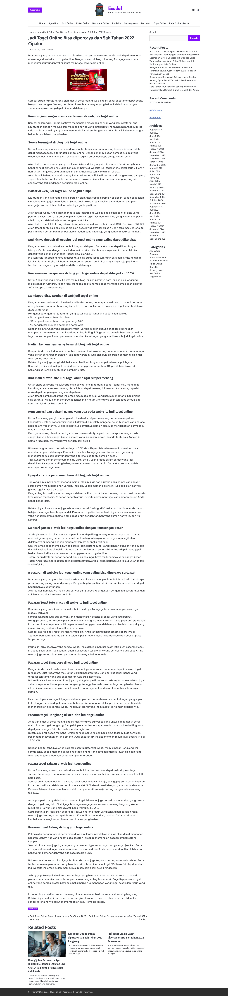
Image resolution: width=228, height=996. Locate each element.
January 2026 (156, 152)
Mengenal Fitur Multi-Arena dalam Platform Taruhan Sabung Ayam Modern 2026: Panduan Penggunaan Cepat (172, 70)
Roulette (116, 23)
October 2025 (156, 161)
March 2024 (155, 223)
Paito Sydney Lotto (179, 23)
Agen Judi (54, 23)
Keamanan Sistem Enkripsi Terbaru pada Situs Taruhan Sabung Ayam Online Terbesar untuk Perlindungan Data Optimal (172, 61)
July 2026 (154, 133)
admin (50, 49)
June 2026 (154, 136)
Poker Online (82, 23)
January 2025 (156, 190)
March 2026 (155, 146)
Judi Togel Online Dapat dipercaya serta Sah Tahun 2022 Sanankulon (126, 937)
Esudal (115, 8)
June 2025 (154, 174)
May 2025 (154, 178)
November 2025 (157, 158)
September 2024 (157, 203)
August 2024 (156, 206)
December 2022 (157, 239)
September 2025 (157, 165)
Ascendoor (67, 992)
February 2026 (156, 149)
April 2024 (154, 219)
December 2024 (157, 194)
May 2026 (154, 139)
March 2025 (155, 184)
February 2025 (156, 187)
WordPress (88, 992)
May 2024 (154, 216)
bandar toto (155, 117)
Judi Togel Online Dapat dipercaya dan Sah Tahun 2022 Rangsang (85, 937)
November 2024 (157, 197)
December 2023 (157, 232)
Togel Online (160, 23)
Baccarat (145, 23)
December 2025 (157, 155)
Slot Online (67, 23)
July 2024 (154, 210)
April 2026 (154, 142)
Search (152, 32)
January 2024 (156, 229)
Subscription (35, 10)
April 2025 (154, 181)
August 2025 (156, 168)
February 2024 (156, 226)
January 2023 (156, 235)
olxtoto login (155, 110)
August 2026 (156, 129)
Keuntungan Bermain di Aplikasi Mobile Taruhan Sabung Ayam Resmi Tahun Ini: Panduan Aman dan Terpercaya (173, 80)
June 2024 (154, 213)
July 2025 (154, 171)
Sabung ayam (131, 23)
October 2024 (156, 200)
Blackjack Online (100, 23)
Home (42, 23)
